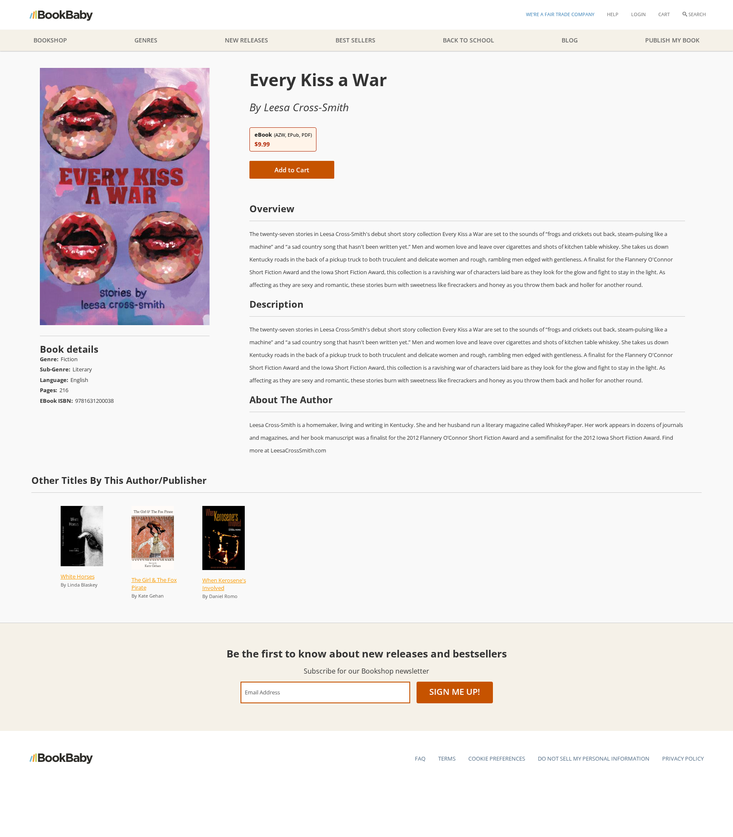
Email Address (262, 692)
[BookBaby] (68, 15)
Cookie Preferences (496, 758)
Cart (664, 14)
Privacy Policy (683, 758)
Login (638, 14)
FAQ (420, 758)
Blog (570, 40)
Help (612, 14)
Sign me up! (454, 691)
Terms (447, 758)
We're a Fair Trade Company (560, 14)
